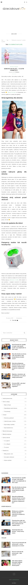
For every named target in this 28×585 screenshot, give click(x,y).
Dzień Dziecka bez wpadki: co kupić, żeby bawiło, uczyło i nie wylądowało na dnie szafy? (19, 347)
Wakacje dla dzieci (12, 92)
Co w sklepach (15, 444)
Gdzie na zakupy (14, 401)
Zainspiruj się (14, 450)
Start (2, 40)
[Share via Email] (17, 320)
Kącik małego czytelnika (15, 424)
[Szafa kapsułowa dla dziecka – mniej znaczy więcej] (5, 532)
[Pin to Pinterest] (15, 320)
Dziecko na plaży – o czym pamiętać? (14, 69)
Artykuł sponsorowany (14, 398)
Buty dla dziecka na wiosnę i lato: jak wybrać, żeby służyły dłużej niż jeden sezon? (19, 356)
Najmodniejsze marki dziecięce (15, 408)
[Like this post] (10, 320)
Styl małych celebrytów (15, 457)
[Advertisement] (14, 21)
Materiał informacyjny (14, 431)
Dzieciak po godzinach (14, 66)
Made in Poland (15, 405)
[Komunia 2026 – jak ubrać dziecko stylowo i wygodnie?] (5, 385)
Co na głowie (15, 440)
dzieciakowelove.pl (15, 579)
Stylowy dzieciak (14, 437)
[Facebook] (24, 2)
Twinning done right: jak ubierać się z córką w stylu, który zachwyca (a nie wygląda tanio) (19, 523)
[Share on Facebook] (12, 320)
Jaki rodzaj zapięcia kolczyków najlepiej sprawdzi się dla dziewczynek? (17, 563)
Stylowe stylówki (15, 460)
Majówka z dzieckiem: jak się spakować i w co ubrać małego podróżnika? (19, 376)
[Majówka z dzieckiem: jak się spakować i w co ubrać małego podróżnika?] (5, 376)
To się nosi (15, 447)
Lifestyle (14, 414)
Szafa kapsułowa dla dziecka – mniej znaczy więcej (18, 531)
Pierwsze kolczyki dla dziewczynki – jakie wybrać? (17, 553)
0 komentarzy (19, 318)
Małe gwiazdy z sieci (15, 453)
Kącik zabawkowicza (15, 427)
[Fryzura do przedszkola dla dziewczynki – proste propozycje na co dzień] (5, 545)
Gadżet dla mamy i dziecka (15, 421)
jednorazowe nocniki (13, 279)
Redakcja (17, 72)
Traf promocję (15, 411)
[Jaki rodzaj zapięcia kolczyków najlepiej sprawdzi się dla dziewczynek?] (5, 563)
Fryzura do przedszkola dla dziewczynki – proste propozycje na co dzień (19, 544)
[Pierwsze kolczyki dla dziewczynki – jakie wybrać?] (5, 554)
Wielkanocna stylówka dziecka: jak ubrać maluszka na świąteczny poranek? (18, 513)
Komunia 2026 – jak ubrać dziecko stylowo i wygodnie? (18, 385)
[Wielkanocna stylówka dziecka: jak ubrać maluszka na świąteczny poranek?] (5, 513)
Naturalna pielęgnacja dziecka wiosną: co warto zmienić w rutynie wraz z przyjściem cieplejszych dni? (18, 366)
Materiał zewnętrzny (14, 434)
